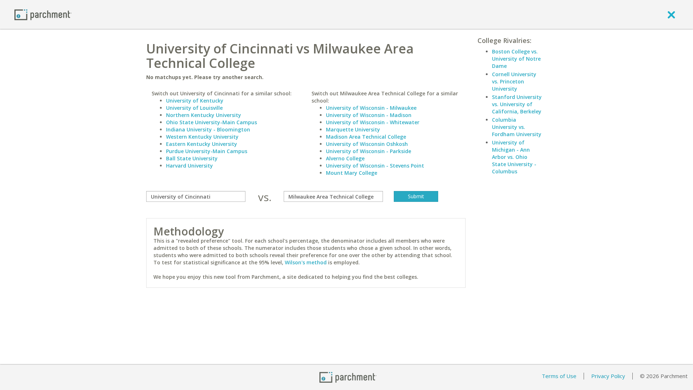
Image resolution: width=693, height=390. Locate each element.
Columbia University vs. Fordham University (516, 127)
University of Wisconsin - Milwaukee (371, 107)
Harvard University (189, 165)
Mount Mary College (351, 172)
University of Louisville (194, 107)
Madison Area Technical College (366, 136)
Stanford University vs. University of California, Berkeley (517, 104)
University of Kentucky (194, 100)
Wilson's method (306, 262)
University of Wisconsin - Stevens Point (375, 165)
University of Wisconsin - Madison (368, 115)
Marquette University (353, 129)
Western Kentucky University (202, 136)
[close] (671, 14)
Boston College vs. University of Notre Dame (516, 58)
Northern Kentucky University (203, 115)
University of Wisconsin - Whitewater (372, 122)
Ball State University (192, 158)
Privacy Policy (608, 376)
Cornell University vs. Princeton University (514, 81)
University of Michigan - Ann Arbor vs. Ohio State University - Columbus (514, 157)
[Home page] (42, 14)
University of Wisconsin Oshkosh (367, 143)
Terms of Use (559, 376)
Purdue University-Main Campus (206, 151)
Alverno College (345, 158)
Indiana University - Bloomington (208, 129)
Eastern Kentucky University (201, 143)
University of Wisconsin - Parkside (368, 151)
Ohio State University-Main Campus (211, 122)
